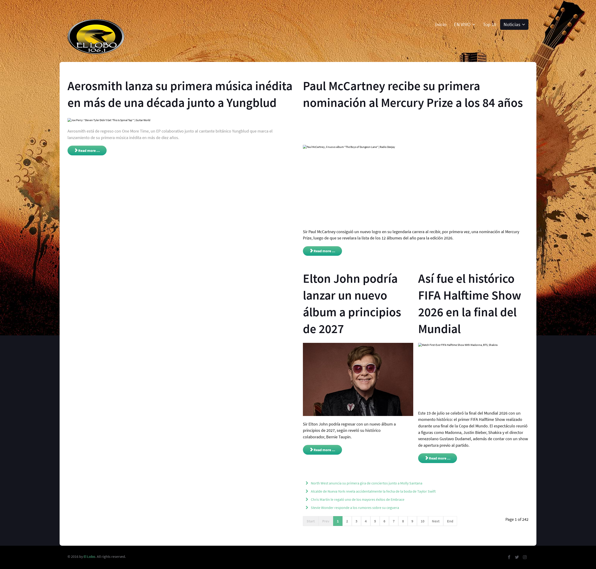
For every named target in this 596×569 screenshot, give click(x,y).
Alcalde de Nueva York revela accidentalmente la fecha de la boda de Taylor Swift (373, 491)
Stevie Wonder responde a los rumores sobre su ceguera (354, 507)
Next (436, 521)
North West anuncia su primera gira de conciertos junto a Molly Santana (366, 483)
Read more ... (89, 150)
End (450, 521)
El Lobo (89, 556)
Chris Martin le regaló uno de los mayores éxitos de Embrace (357, 499)
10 (422, 521)
